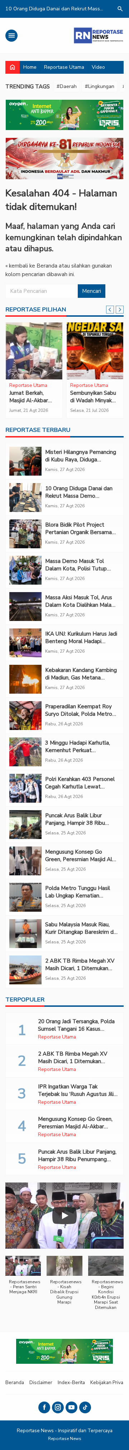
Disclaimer (40, 1382)
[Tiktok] (85, 1407)
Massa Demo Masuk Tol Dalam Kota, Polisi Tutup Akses (76, 569)
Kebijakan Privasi (108, 1382)
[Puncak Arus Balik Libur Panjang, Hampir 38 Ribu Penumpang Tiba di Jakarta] (25, 824)
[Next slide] (120, 310)
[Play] (64, 1215)
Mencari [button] (91, 291)
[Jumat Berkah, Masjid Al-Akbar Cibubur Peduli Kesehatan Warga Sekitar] (34, 350)
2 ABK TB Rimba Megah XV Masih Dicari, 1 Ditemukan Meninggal (79, 968)
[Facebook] (44, 1407)
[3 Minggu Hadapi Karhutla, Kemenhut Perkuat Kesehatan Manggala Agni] (25, 751)
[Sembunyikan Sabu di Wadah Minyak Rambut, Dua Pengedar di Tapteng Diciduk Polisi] (95, 350)
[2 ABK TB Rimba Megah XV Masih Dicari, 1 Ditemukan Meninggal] (25, 970)
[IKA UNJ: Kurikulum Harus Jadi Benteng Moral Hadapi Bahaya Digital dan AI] (25, 642)
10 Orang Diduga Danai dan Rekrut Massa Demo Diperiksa (79, 496)
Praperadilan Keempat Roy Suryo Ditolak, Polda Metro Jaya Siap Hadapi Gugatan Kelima (78, 717)
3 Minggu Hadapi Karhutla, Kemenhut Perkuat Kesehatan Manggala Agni (77, 750)
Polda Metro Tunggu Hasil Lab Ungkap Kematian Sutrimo (77, 896)
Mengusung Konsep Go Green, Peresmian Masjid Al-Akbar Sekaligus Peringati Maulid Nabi (79, 863)
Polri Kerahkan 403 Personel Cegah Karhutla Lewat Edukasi (80, 787)
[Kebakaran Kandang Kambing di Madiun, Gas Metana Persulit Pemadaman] (25, 679)
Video (98, 67)
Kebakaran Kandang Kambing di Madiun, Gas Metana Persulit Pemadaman (81, 678)
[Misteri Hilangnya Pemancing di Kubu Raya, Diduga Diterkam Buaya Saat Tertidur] (25, 461)
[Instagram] (58, 1407)
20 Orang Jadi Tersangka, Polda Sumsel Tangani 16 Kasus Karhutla (76, 1029)
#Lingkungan (99, 86)
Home (30, 67)
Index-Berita (71, 1382)
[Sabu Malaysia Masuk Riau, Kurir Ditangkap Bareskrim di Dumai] (25, 933)
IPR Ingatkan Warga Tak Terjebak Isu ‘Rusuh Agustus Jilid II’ (77, 1094)
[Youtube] (71, 1407)
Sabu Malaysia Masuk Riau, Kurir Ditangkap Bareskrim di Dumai (80, 932)
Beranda (14, 1382)
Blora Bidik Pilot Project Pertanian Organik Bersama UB (78, 532)
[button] (23, 1279)
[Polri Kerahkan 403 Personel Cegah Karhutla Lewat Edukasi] (25, 788)
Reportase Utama (64, 67)
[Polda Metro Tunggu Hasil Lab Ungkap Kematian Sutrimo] (25, 897)
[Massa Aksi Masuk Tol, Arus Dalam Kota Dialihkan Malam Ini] (25, 606)
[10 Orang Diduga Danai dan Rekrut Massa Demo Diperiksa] (25, 497)
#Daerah (67, 86)
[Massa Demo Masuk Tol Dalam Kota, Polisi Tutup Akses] (25, 570)
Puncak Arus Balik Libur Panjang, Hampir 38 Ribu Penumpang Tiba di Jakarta (78, 823)
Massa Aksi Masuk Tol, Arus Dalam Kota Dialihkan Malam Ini (80, 605)
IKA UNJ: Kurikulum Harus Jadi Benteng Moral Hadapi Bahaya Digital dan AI (81, 641)
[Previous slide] (110, 310)
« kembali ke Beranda (31, 265)
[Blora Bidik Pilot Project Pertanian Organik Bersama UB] (25, 533)
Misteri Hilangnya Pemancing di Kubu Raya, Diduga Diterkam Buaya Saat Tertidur (80, 463)
